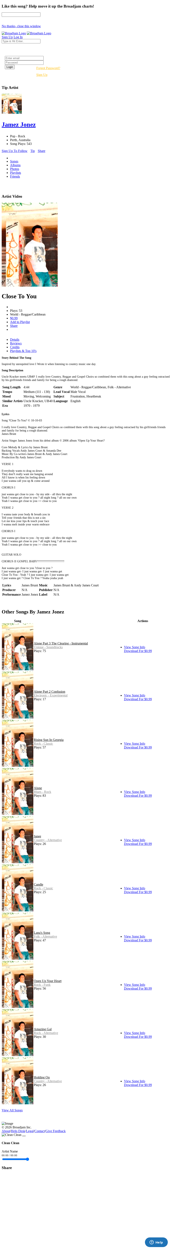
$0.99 (14, 318)
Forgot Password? (48, 68)
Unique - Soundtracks (48, 647)
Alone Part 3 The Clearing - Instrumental (61, 643)
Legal (30, 1131)
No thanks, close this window (21, 26)
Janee (37, 836)
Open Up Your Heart (47, 981)
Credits (15, 347)
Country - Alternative (48, 840)
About (6, 1131)
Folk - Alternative (45, 936)
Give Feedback (56, 1131)
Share (41, 151)
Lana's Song (42, 932)
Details (14, 339)
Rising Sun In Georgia (49, 740)
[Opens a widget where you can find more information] (156, 1242)
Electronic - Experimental (51, 695)
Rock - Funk (42, 984)
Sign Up (41, 75)
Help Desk (18, 1131)
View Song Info (134, 647)
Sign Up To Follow (14, 151)
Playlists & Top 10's (23, 351)
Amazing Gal (43, 1029)
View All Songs (12, 1110)
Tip (32, 151)
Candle (38, 884)
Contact (39, 1131)
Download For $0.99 (138, 651)
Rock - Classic (43, 743)
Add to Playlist (20, 322)
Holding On (42, 1077)
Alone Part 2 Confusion (49, 691)
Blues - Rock (42, 792)
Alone (38, 788)
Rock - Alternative (46, 1033)
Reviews (16, 343)
